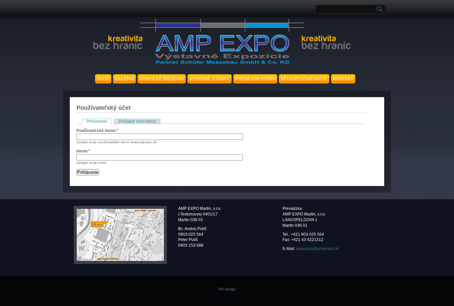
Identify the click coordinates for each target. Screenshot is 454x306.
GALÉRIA (124, 78)
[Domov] (221, 64)
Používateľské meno (97, 130)
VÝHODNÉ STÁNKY (209, 78)
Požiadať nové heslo (137, 121)
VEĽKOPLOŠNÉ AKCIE (304, 78)
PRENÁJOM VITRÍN (255, 78)
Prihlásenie (98, 121)
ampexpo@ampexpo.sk (317, 248)
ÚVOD (103, 78)
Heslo (83, 151)
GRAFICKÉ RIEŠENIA (162, 78)
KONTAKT (343, 78)
